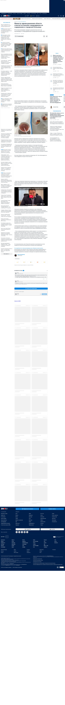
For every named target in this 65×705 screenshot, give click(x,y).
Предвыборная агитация (5, 389)
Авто (16, 379)
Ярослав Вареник (21, 254)
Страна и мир (54, 382)
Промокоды (44, 13)
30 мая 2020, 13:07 (17, 33)
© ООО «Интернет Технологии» (17, 433)
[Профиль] (63, 15)
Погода (14, 13)
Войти (18, 294)
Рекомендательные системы (37, 427)
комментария (20, 36)
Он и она (42, 379)
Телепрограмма (20, 13)
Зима (30, 379)
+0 (43, 286)
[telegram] (17, 398)
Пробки (33, 15)
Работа (42, 385)
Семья (42, 390)
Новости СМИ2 (17, 301)
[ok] (22, 398)
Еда (16, 387)
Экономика (54, 385)
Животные (18, 389)
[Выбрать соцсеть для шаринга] (47, 36)
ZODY (38, 13)
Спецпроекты (54, 387)
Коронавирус (17, 258)
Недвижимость (4, 13)
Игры (40, 13)
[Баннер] (16, 19)
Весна (17, 382)
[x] (27, 398)
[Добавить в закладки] (44, 36)
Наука (30, 387)
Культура (30, 382)
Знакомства (10, 13)
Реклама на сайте (4, 379)
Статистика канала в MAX (5, 390)
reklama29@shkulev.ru (50, 421)
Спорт (53, 379)
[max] (25, 398)
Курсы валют (33, 13)
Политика (42, 382)
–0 (46, 286)
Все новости (6, 22)
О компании (3, 382)
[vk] (19, 398)
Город (17, 384)
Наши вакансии (4, 385)
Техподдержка (3, 387)
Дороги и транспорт (19, 385)
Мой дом (30, 385)
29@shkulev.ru (12, 429)
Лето (30, 384)
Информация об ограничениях (37, 424)
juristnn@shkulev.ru (24, 430)
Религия (42, 389)
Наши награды (3, 384)
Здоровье (17, 390)
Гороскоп (28, 13)
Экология (53, 384)
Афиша (24, 13)
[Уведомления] (61, 15)
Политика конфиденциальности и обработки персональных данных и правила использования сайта (48, 430)
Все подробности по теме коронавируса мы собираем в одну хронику (28, 248)
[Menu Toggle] (1, 15)
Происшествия (43, 384)
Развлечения (43, 387)
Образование (31, 390)
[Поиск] (58, 15)
